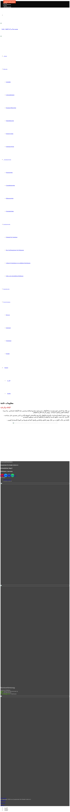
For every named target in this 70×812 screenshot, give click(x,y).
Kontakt (5, 5)
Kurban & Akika (9, 133)
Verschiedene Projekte (7, 159)
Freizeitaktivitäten (10, 211)
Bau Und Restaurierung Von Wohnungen (15, 250)
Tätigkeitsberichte (7, 4)
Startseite (5, 56)
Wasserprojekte (9, 172)
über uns (5, 3)
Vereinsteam (8, 340)
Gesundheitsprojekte (10, 185)
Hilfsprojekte (5, 69)
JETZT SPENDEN (9, 2)
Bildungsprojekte (9, 198)
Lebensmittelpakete (10, 95)
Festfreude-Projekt (10, 146)
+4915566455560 (7, 6)
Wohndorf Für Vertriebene (11, 237)
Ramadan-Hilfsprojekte (11, 107)
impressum (8, 327)
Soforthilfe (8, 82)
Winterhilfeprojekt (10, 120)
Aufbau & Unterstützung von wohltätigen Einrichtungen (18, 263)
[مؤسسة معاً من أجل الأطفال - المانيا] (9, 29)
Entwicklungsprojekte (6, 224)
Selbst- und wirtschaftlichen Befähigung (14, 276)
